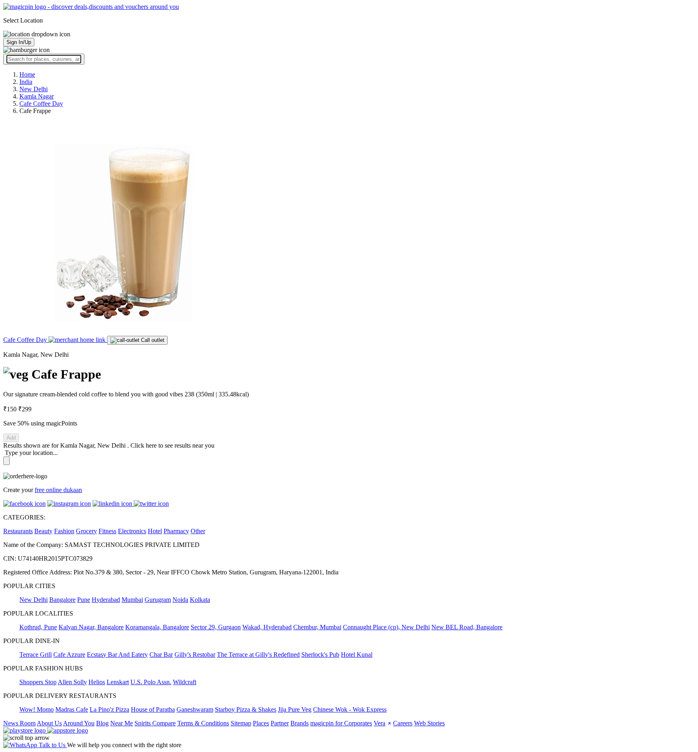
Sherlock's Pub (320, 654)
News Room (19, 723)
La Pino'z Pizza (109, 709)
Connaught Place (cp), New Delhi (386, 627)
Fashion (64, 531)
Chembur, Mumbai (317, 627)
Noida (180, 599)
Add (11, 438)
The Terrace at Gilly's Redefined (258, 654)
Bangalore (62, 599)
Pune (83, 599)
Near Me (121, 723)
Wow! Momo (36, 709)
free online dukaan (58, 489)
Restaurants (18, 531)
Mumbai (132, 599)
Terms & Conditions (203, 723)
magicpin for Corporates (341, 723)
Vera (379, 723)
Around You (79, 723)
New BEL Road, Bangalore (466, 627)
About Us (49, 723)
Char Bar (161, 654)
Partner (280, 723)
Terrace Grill (35, 654)
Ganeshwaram (195, 709)
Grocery (86, 531)
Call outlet (151, 340)
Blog (102, 723)
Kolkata (200, 599)
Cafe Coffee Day (25, 339)
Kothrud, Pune (38, 627)
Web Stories (429, 723)
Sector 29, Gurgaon (216, 627)
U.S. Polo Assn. (150, 682)
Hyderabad (106, 599)
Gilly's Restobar (194, 654)
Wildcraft (184, 682)
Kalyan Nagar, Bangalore (91, 627)
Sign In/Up (18, 42)
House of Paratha (153, 709)
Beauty (43, 531)
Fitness (107, 531)
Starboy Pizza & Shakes (245, 709)
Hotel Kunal (356, 654)
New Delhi (33, 599)
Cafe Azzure (69, 654)
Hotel (155, 531)
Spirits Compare (155, 723)
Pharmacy (176, 531)
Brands (299, 723)
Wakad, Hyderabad (267, 627)
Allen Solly (72, 682)
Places (261, 723)
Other (198, 531)
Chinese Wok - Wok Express (350, 709)
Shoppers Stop (38, 682)
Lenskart (118, 682)
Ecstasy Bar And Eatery (117, 654)
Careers (402, 723)
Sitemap (241, 723)
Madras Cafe (71, 709)
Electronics (132, 531)
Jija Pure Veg (294, 709)
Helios (96, 682)
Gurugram (158, 599)
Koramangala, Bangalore (157, 627)
